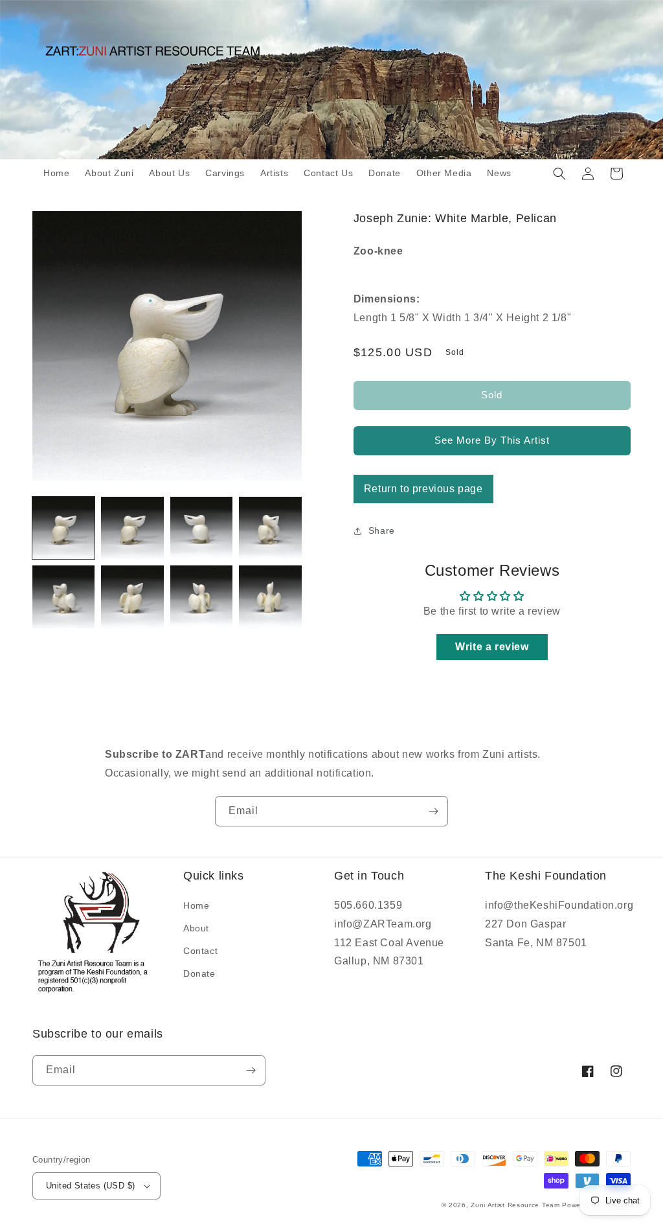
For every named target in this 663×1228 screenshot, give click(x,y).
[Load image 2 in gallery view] (132, 528)
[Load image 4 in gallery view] (270, 528)
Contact (200, 951)
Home (196, 905)
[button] (559, 173)
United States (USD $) (90, 1185)
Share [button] (381, 530)
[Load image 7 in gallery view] (201, 596)
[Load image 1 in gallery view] (63, 528)
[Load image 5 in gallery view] (63, 596)
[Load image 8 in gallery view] (270, 596)
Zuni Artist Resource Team (515, 1205)
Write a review (491, 646)
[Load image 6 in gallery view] (132, 596)
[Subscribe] (433, 811)
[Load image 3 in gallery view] (201, 528)
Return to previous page (423, 488)
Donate (199, 973)
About (196, 928)
